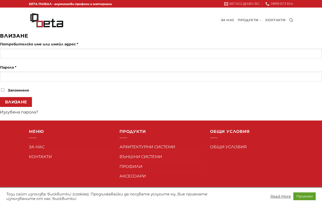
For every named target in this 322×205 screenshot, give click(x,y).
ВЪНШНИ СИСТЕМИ (140, 156)
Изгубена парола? (19, 112)
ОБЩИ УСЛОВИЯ (228, 146)
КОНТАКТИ (275, 20)
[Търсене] (291, 20)
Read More (280, 196)
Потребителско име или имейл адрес (39, 44)
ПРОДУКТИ (248, 20)
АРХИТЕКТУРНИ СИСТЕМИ (147, 146)
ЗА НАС (227, 20)
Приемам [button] (304, 196)
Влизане (16, 102)
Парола (8, 67)
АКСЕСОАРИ (132, 176)
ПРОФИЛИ (130, 166)
